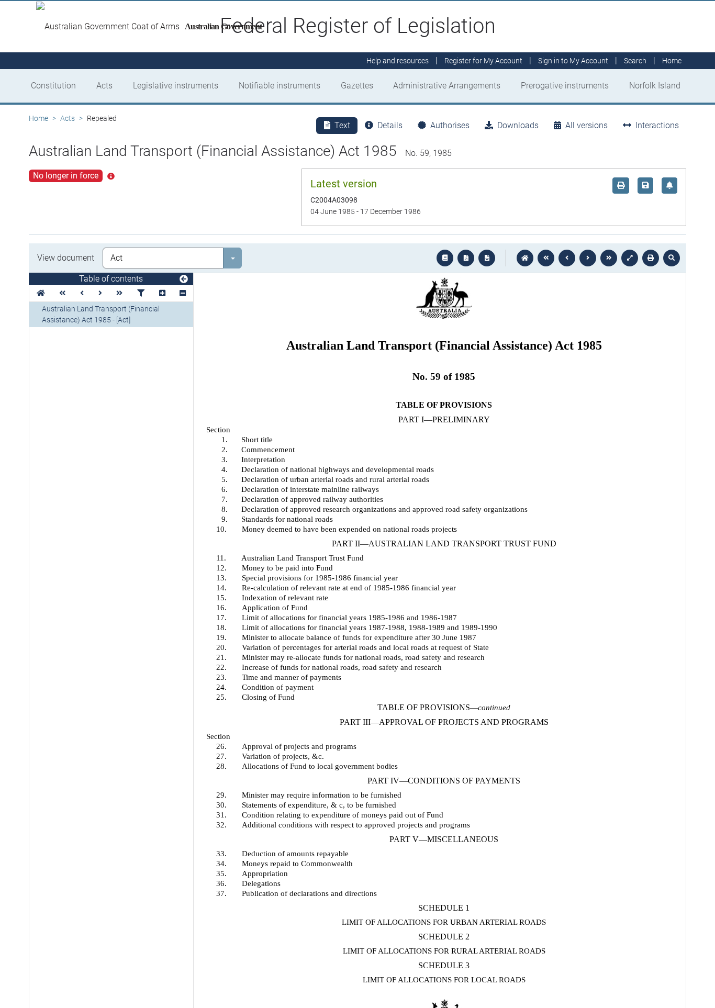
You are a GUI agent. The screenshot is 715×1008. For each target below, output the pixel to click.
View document (65, 258)
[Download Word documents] (486, 258)
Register (483, 61)
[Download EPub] (445, 258)
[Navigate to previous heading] (81, 293)
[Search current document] (671, 258)
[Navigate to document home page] (41, 293)
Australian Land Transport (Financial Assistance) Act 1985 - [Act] (101, 314)
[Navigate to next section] (587, 258)
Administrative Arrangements (446, 86)
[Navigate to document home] (525, 258)
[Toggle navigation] (183, 279)
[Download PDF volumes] (465, 258)
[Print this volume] (650, 258)
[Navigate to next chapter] (608, 258)
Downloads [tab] (518, 125)
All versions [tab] (586, 125)
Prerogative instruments (565, 86)
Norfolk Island (654, 86)
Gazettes (357, 86)
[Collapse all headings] (183, 293)
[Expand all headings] (162, 293)
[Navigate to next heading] (100, 293)
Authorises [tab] (450, 125)
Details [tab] (390, 125)
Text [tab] (342, 125)
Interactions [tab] (657, 125)
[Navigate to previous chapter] (546, 258)
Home (38, 118)
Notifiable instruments (279, 86)
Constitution (53, 86)
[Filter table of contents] (140, 293)
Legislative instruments (175, 86)
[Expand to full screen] (629, 258)
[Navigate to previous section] (566, 258)
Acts (104, 86)
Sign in (573, 61)
